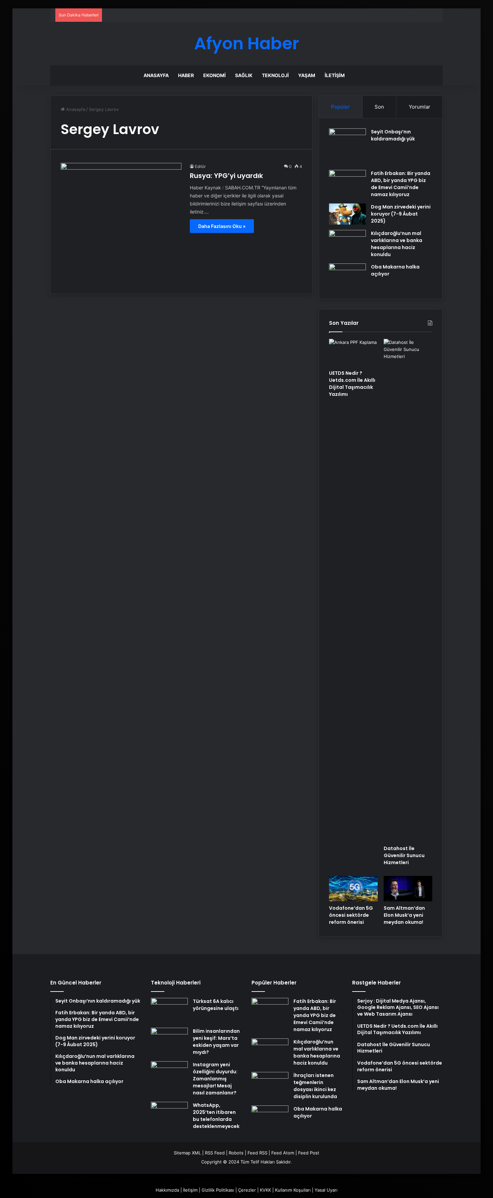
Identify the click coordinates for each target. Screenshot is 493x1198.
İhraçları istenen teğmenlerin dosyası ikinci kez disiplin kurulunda (315, 1086)
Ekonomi (214, 75)
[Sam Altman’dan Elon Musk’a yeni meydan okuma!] (408, 888)
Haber (186, 75)
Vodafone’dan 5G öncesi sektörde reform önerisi (351, 915)
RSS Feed (215, 1152)
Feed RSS (257, 1152)
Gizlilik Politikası (218, 1190)
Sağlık (244, 75)
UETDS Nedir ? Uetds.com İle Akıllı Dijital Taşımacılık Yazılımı (352, 384)
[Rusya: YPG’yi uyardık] (121, 223)
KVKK (265, 1190)
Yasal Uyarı (326, 1190)
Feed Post (308, 1152)
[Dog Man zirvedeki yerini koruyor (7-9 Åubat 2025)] (347, 214)
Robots (236, 1152)
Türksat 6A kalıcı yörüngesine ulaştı (215, 1005)
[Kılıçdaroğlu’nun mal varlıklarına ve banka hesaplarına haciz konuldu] (347, 242)
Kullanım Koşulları (293, 1190)
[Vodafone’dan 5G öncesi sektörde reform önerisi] (353, 888)
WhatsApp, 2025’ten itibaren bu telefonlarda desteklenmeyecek (216, 1116)
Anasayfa (156, 75)
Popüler (340, 107)
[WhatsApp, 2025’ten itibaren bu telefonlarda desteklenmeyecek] (169, 1114)
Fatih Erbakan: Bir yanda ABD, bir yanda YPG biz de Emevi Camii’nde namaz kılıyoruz (400, 184)
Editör (200, 166)
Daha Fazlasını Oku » (221, 226)
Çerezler (247, 1190)
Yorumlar (419, 107)
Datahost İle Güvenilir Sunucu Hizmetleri (404, 855)
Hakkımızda (167, 1190)
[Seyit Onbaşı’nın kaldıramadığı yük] (347, 146)
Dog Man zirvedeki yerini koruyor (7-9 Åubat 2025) (401, 213)
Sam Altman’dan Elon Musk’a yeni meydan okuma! (404, 915)
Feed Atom (282, 1152)
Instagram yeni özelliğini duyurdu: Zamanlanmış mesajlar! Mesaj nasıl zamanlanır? (215, 1078)
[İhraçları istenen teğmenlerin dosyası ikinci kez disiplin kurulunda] (270, 1084)
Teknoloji (275, 75)
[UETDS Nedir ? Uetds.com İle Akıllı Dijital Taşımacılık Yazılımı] (353, 352)
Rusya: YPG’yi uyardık (226, 175)
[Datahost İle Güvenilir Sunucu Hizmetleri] (408, 590)
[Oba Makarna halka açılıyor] (347, 276)
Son (379, 107)
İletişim (335, 75)
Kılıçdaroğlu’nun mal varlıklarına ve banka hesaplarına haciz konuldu (396, 244)
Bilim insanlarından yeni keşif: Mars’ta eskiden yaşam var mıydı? (216, 1042)
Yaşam (306, 75)
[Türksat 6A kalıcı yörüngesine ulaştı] (169, 1010)
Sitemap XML (187, 1152)
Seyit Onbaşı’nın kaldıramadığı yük (393, 135)
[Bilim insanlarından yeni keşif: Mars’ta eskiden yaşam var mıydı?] (169, 1040)
